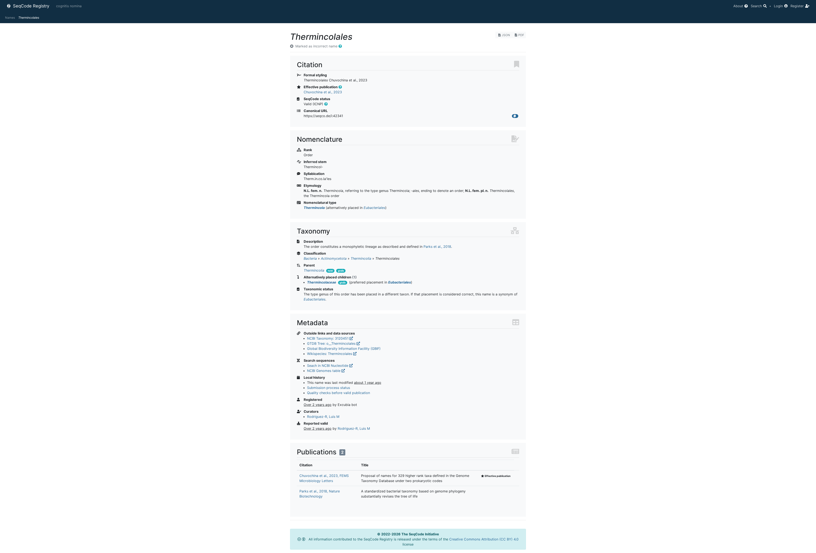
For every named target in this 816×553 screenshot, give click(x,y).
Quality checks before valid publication (338, 393)
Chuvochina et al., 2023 (323, 92)
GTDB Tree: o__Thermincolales (332, 343)
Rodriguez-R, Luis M (323, 416)
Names (10, 17)
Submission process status (328, 388)
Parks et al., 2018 (437, 246)
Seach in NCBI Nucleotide (328, 365)
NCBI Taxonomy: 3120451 (328, 338)
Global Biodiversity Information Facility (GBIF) (344, 348)
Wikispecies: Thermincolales (330, 354)
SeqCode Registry (30, 6)
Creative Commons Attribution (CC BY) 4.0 (483, 539)
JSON (506, 35)
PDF (521, 35)
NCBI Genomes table (324, 371)
